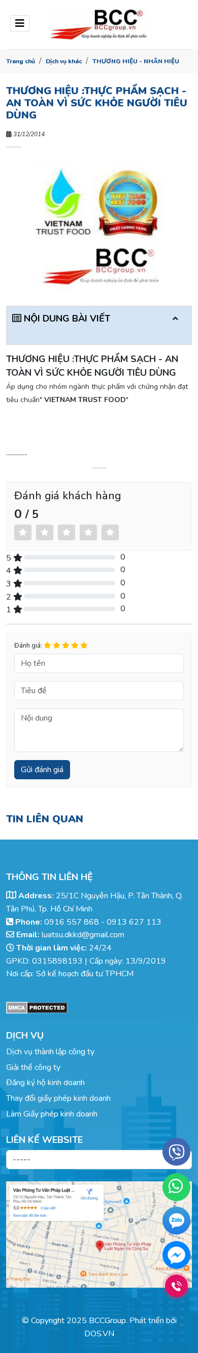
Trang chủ (20, 61)
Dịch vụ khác (64, 61)
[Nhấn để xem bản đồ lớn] (99, 1234)
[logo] (99, 24)
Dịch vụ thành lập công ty (50, 1051)
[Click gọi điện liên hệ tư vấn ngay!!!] (176, 1286)
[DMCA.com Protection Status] (99, 1008)
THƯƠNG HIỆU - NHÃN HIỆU (135, 61)
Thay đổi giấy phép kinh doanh (58, 1098)
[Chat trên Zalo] (176, 1223)
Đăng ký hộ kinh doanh (45, 1082)
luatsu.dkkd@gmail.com (83, 934)
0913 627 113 (134, 922)
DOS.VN (99, 1333)
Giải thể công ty (33, 1067)
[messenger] (176, 1255)
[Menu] (19, 23)
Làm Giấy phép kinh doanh (51, 1114)
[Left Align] (22, 532)
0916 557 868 (71, 922)
